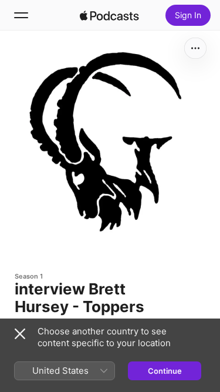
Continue (165, 371)
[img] (110, 15)
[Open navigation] (21, 15)
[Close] (20, 334)
